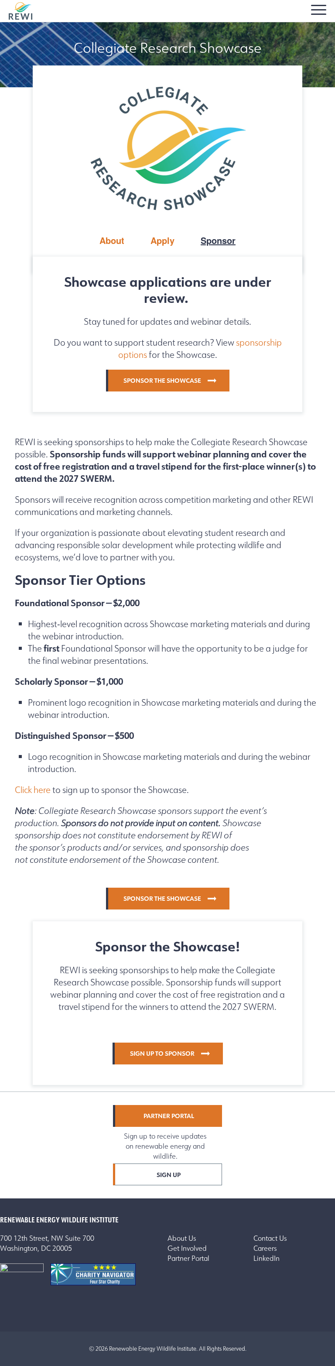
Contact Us (270, 1238)
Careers (265, 1248)
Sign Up (169, 1174)
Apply (162, 240)
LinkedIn (266, 1258)
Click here (33, 790)
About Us (182, 1238)
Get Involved (187, 1248)
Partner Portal (169, 1116)
